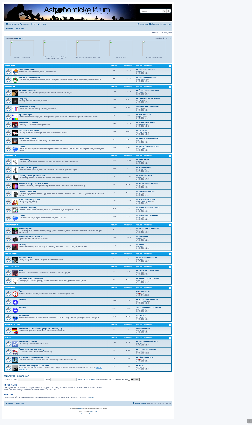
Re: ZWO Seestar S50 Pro (145, 191)
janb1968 (141, 309)
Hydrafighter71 (143, 169)
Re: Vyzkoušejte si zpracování (147, 228)
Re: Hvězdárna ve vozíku (145, 199)
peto (139, 230)
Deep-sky (23, 99)
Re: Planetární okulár (144, 175)
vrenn (140, 161)
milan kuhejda (143, 124)
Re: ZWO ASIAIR (142, 236)
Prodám (22, 300)
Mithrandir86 (142, 79)
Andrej (140, 246)
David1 (140, 100)
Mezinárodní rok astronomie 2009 (34, 358)
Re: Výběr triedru (142, 159)
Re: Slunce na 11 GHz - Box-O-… (148, 278)
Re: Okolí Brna (141, 130)
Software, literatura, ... (29, 208)
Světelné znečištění (27, 139)
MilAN (140, 71)
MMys (140, 293)
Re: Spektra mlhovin (143, 114)
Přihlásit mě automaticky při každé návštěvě (112, 379)
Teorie (21, 271)
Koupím (22, 308)
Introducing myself (143, 328)
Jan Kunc (141, 116)
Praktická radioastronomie (31, 279)
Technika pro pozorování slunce (33, 184)
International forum (13, 325)
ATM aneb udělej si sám (30, 200)
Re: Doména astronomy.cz (146, 349)
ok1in (140, 272)
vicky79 (141, 209)
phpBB (80, 408)
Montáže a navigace (28, 168)
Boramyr (141, 92)
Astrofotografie (12, 225)
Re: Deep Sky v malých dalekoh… (148, 98)
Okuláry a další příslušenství (32, 176)
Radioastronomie (12, 267)
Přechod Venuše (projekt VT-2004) (34, 366)
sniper (140, 280)
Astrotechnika (11, 156)
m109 (91, 397)
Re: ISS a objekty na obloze (146, 257)
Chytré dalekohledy (27, 192)
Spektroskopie (25, 115)
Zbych (140, 351)
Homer (140, 108)
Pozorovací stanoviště (29, 131)
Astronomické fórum (28, 342)
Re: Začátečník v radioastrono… (148, 270)
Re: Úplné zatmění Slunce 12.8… (148, 90)
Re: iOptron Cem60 (143, 167)
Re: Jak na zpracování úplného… (148, 183)
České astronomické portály (31, 350)
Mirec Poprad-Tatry (145, 201)
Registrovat (23, 376)
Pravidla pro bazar (143, 291)
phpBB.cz (93, 411)
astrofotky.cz (21, 38)
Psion (140, 185)
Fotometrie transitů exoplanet (147, 106)
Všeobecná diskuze (27, 70)
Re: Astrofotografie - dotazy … (147, 77)
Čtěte (21, 292)
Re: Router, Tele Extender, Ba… (148, 299)
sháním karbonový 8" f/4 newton (148, 307)
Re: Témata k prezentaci (145, 357)
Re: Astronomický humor (145, 69)
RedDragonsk (143, 301)
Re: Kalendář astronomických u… (149, 207)
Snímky (22, 245)
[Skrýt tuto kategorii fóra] (170, 66)
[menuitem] (24, 24)
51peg (140, 367)
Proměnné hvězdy (27, 107)
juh (139, 140)
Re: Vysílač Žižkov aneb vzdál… (148, 146)
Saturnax (141, 317)
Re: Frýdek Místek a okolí (145, 122)
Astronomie (10, 66)
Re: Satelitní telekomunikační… (148, 138)
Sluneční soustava (27, 91)
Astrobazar (10, 288)
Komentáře (24, 316)
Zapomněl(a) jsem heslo (86, 379)
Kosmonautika (11, 254)
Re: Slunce (140, 244)
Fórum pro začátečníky (29, 78)
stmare (140, 238)
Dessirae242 (142, 132)
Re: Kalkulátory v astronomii (147, 215)
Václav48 (141, 148)
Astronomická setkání (28, 123)
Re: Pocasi (140, 365)
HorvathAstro (141, 315)
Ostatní (22, 147)
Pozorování (10, 87)
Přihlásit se (9, 376)
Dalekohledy (24, 160)
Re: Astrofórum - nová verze (147, 341)
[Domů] (60, 13)
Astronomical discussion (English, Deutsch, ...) (40, 329)
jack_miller (141, 330)
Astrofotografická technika (31, 237)
